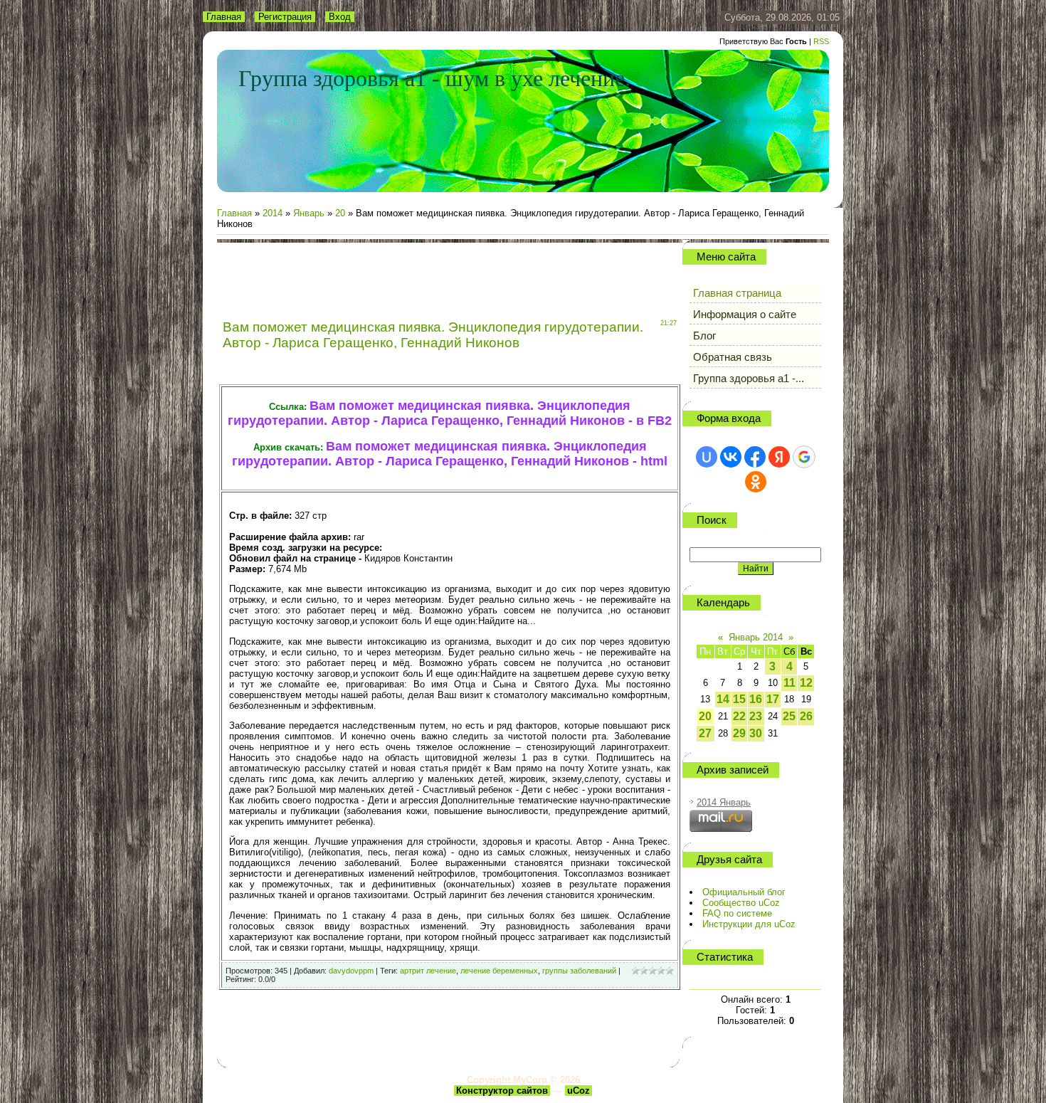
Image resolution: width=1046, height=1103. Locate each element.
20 (340, 213)
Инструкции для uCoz (749, 924)
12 (806, 683)
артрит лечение (428, 970)
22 (739, 716)
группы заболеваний (579, 970)
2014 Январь (724, 802)
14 (723, 699)
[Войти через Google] (804, 456)
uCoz (578, 1090)
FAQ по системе (737, 913)
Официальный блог (744, 892)
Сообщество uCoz (741, 902)
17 (772, 699)
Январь (308, 213)
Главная (223, 16)
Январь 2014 (756, 637)
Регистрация (285, 16)
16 (755, 699)
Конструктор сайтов (502, 1090)
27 (705, 733)
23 (755, 716)
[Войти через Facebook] (755, 457)
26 (806, 716)
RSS (821, 41)
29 (739, 733)
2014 (272, 213)
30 (755, 733)
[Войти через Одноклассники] (755, 481)
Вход (340, 16)
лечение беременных (499, 970)
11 (789, 683)
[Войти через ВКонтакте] (730, 457)
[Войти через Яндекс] (779, 457)
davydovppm (351, 970)
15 (739, 699)
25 (789, 716)
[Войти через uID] (706, 457)
